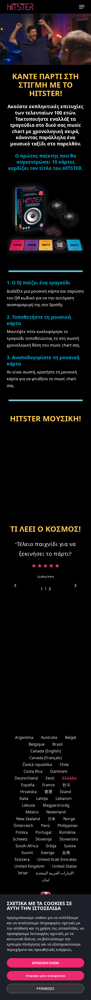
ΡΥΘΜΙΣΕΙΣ (45, 988)
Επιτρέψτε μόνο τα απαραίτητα (45, 975)
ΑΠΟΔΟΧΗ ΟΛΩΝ (45, 963)
